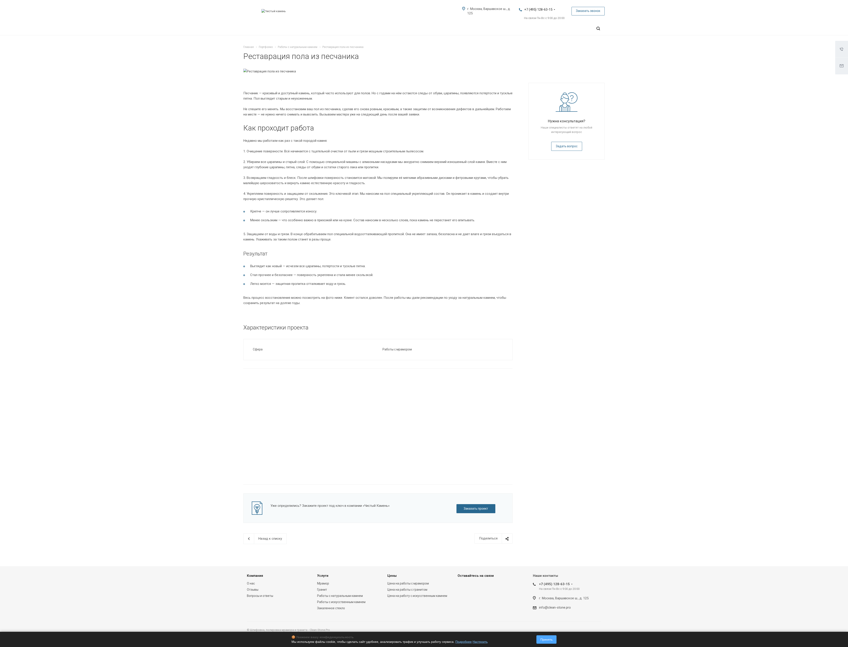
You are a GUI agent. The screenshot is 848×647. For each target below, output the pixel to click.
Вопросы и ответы (260, 596)
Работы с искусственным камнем (341, 602)
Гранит (322, 589)
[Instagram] (472, 585)
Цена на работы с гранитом (407, 589)
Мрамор (323, 583)
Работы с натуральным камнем (340, 596)
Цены (392, 576)
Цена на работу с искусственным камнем (417, 596)
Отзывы (252, 589)
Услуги (322, 576)
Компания (255, 576)
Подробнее (463, 641)
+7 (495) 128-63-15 (538, 9)
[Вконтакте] (462, 585)
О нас (251, 583)
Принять (546, 639)
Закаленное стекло (331, 608)
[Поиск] (598, 28)
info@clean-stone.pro (555, 607)
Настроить (480, 641)
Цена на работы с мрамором (408, 583)
